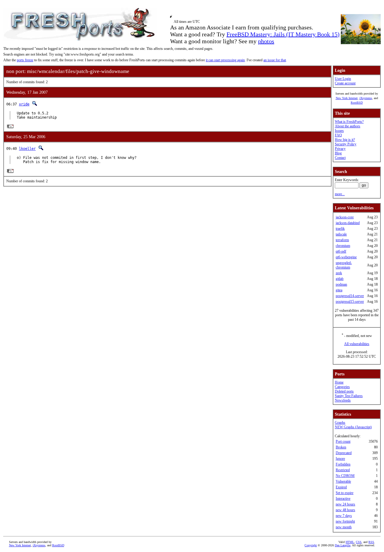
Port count (343, 441)
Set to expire (344, 493)
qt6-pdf (341, 251)
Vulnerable (343, 481)
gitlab (340, 279)
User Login (343, 79)
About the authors (347, 126)
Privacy (340, 149)
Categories (342, 387)
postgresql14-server (350, 296)
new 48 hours (345, 510)
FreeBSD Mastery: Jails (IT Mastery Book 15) (283, 34)
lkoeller (27, 149)
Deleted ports (344, 391)
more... (340, 194)
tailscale (341, 234)
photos (266, 41)
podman (341, 284)
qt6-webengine (346, 257)
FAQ (338, 135)
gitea (339, 290)
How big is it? (345, 140)
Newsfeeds (343, 400)
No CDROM (345, 476)
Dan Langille (342, 545)
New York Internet (347, 98)
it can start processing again (225, 60)
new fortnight (345, 521)
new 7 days (344, 516)
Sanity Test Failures (349, 396)
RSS (371, 542)
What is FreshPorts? (349, 122)
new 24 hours (345, 504)
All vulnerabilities (356, 344)
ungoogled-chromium (344, 265)
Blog (338, 153)
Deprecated (344, 453)
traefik (340, 228)
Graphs (340, 422)
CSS (359, 542)
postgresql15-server (350, 301)
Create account (345, 83)
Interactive (343, 498)
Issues (339, 131)
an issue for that (274, 60)
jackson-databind (348, 223)
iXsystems (365, 98)
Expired (341, 487)
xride (24, 104)
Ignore (340, 458)
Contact (340, 158)
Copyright (310, 545)
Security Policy (345, 144)
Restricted (343, 470)
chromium (343, 246)
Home (339, 382)
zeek (339, 273)
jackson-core (345, 217)
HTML (350, 542)
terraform (342, 240)
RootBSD (357, 102)
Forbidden (343, 464)
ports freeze (25, 60)
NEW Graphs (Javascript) (353, 427)
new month (344, 527)
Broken (341, 447)
